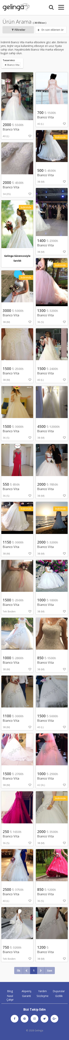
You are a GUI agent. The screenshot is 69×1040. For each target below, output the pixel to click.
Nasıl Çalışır (10, 997)
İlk (18, 970)
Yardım (42, 991)
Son (49, 970)
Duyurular (59, 991)
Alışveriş (26, 991)
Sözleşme (42, 996)
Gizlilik (59, 996)
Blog (10, 991)
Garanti (26, 996)
